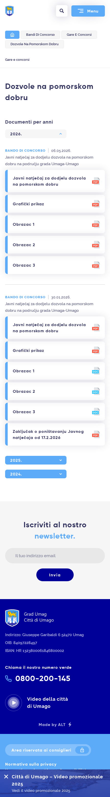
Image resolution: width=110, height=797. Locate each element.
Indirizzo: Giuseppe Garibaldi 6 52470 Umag (44, 635)
